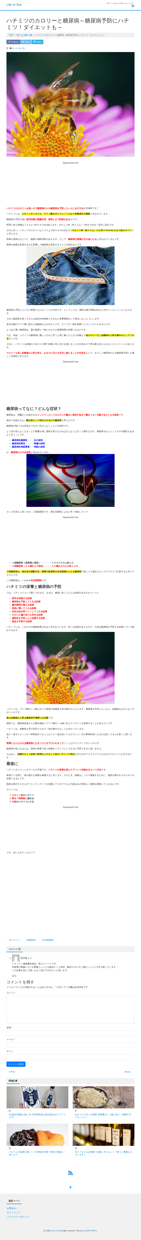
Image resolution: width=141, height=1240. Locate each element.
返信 (14, 976)
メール (10, 1039)
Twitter (27, 42)
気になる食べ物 (18, 48)
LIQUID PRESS (90, 1231)
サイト (9, 1051)
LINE (61, 42)
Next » (128, 1072)
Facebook (14, 42)
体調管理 (31, 940)
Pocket (50, 42)
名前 (9, 1027)
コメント (10, 992)
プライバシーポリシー (18, 1217)
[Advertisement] (70, 186)
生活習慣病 (47, 940)
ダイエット (14, 940)
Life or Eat (13, 4)
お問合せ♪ (12, 1208)
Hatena (38, 42)
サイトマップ (13, 1212)
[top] (70, 1188)
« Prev (12, 1072)
